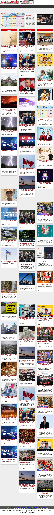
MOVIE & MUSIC (31, 5)
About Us (10, 508)
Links (47, 508)
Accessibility (38, 508)
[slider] (45, 22)
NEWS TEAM (46, 5)
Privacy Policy (43, 508)
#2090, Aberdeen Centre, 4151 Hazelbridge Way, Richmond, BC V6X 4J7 (12, 510)
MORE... (2, 7)
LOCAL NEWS (11, 5)
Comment (23, 508)
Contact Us (19, 508)
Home (7, 508)
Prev (2, 25)
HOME (2, 5)
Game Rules (15, 508)
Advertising (28, 508)
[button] (39, 24)
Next (34, 25)
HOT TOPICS (25, 5)
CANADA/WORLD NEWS (18, 5)
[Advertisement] (27, 10)
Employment (33, 508)
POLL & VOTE (38, 5)
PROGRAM (6, 5)
